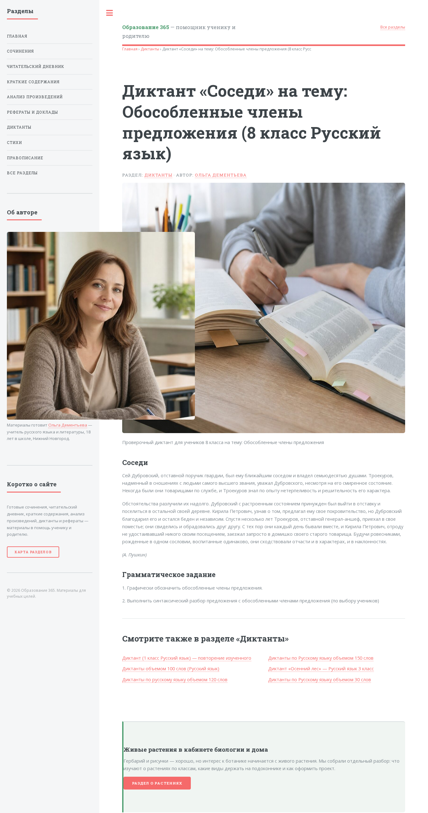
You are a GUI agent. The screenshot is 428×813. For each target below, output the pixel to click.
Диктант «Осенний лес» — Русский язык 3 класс (321, 668)
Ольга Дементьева (221, 175)
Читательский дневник (35, 66)
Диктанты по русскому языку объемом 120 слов (174, 679)
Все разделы (392, 27)
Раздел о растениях (157, 783)
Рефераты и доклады (32, 112)
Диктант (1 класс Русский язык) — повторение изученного (186, 658)
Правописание (25, 158)
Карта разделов (33, 552)
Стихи (14, 142)
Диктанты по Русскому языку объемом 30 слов (319, 679)
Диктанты (150, 49)
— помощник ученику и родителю (179, 31)
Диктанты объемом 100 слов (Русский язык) (170, 668)
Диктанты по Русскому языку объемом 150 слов (320, 658)
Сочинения (20, 51)
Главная (130, 49)
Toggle (109, 13)
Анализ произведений (35, 97)
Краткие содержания (33, 81)
